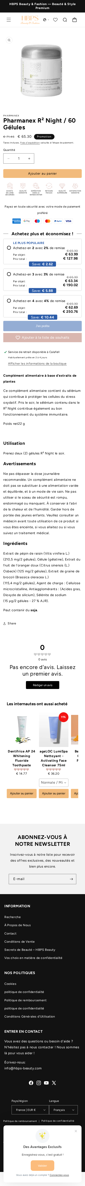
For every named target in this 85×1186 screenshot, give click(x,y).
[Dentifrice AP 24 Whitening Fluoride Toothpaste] (21, 729)
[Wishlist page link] (55, 20)
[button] (9, 20)
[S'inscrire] (71, 879)
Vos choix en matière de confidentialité (33, 958)
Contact (10, 933)
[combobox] (53, 783)
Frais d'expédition (30, 142)
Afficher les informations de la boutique (37, 363)
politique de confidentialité (24, 992)
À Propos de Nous (17, 925)
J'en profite (42, 326)
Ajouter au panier (21, 793)
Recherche (12, 917)
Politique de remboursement (25, 1000)
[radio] (42, 253)
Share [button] (12, 623)
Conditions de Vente (19, 942)
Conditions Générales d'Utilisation (29, 1016)
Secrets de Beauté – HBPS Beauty (29, 950)
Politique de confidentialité (57, 1120)
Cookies (10, 984)
